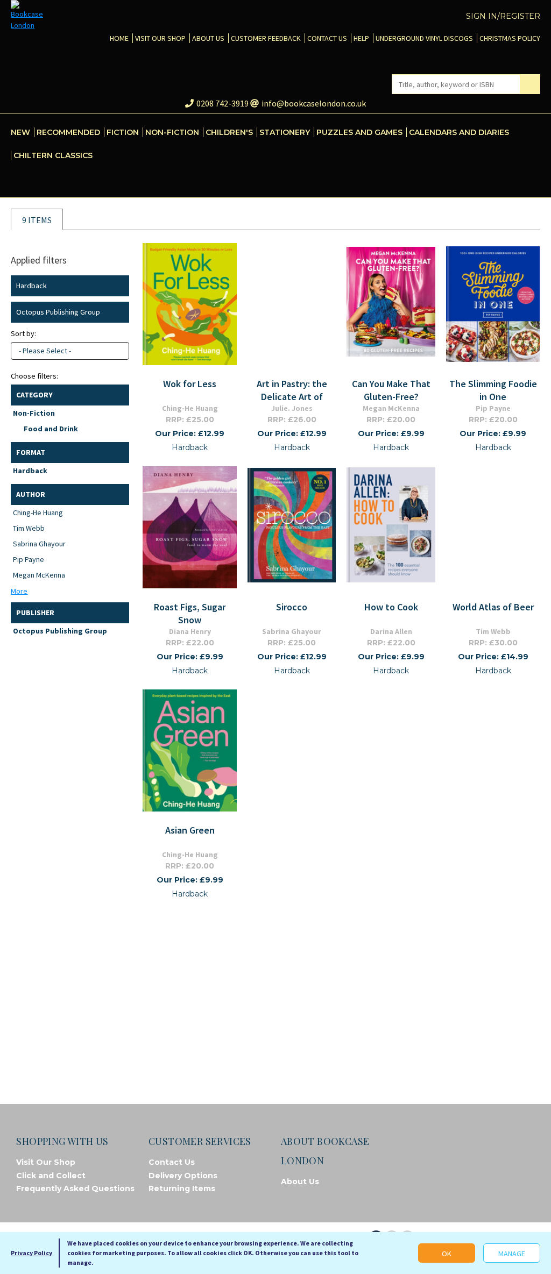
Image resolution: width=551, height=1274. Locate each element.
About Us (300, 1181)
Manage (511, 1253)
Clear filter (119, 286)
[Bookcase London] (27, 15)
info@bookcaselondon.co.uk (314, 103)
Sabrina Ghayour (39, 544)
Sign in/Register (503, 16)
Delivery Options (183, 1175)
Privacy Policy (31, 1253)
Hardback (30, 470)
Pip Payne (28, 559)
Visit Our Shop (45, 1162)
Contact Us (172, 1162)
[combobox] (70, 351)
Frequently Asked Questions (75, 1188)
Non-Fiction (34, 413)
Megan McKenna (39, 575)
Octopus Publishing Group (60, 631)
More (19, 591)
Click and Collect (51, 1175)
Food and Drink (51, 428)
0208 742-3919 (222, 103)
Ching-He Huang (38, 512)
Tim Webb (29, 528)
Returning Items (182, 1188)
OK (446, 1253)
